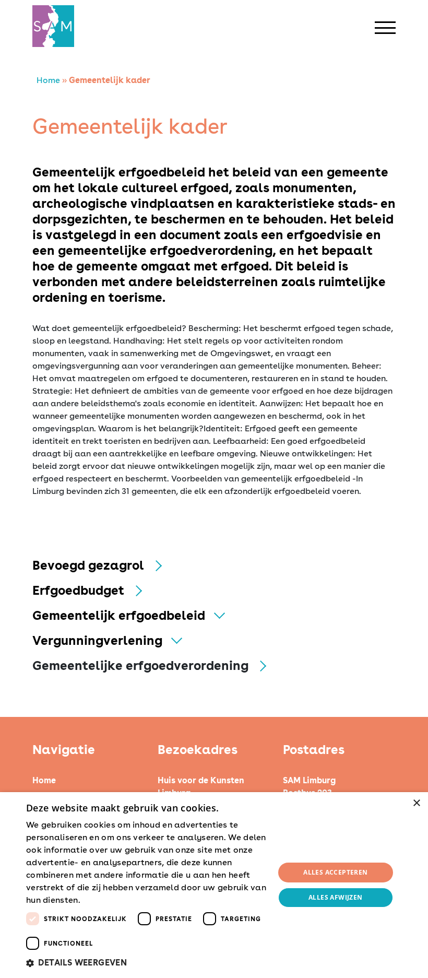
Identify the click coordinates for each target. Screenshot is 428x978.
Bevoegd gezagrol (88, 565)
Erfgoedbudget (78, 590)
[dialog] (214, 885)
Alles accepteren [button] (335, 872)
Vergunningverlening (97, 640)
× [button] (416, 803)
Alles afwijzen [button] (335, 897)
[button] (146, 963)
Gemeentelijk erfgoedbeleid (118, 615)
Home (48, 80)
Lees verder (100, 900)
